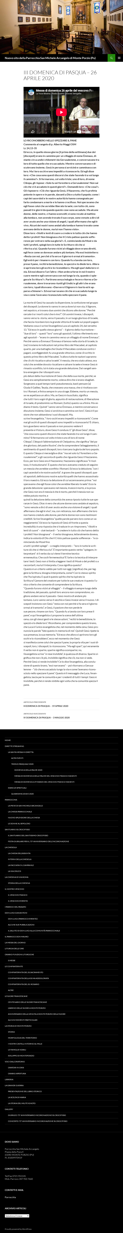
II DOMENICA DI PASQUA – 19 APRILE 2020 (46, 704)
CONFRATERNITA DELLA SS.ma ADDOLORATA (28, 978)
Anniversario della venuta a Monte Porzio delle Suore (37, 1014)
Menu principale (119, 58)
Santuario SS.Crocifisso (17, 829)
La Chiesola (11, 847)
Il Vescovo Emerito (18, 901)
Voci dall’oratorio (15, 1061)
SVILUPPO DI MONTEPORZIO (21, 1055)
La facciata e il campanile (21, 865)
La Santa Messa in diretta (20, 752)
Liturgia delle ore (14, 948)
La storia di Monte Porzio (18, 1026)
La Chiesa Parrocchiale (20, 811)
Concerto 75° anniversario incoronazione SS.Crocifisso (37, 1121)
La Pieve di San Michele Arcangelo (25, 805)
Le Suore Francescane (16, 996)
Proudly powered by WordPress (18, 1229)
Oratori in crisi (16, 1067)
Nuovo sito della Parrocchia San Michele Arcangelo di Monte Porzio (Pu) (50, 58)
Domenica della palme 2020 (28, 770)
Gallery (9, 1109)
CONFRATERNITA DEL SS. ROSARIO (23, 984)
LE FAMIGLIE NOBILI (17, 1049)
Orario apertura (17, 1073)
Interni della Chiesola (19, 859)
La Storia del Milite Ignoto (22, 1103)
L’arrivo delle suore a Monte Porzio (27, 1008)
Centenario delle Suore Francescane (27, 1002)
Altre (11, 990)
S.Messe (11, 960)
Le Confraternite (14, 966)
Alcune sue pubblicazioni (21, 925)
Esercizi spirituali (17, 788)
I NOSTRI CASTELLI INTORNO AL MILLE (25, 1044)
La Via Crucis (14, 871)
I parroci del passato (15, 907)
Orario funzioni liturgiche (19, 954)
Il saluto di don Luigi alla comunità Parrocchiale (34, 930)
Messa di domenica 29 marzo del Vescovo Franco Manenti (44, 782)
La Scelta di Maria (17, 1097)
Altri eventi (17, 758)
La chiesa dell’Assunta (19, 853)
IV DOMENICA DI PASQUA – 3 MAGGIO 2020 (47, 715)
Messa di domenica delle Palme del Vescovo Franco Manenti (45, 776)
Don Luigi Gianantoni (16, 913)
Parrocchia (11, 800)
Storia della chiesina (19, 883)
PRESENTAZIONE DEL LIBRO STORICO (25, 1091)
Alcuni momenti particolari (22, 1020)
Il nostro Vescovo (14, 889)
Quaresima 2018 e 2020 (22, 794)
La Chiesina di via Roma (16, 877)
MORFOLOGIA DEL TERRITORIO (22, 1038)
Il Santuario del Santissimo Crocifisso (28, 835)
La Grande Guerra (14, 1085)
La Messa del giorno (15, 942)
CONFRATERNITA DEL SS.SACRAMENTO (25, 972)
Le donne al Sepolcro (19, 823)
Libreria (9, 1079)
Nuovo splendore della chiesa (24, 817)
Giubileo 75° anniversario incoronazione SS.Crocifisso (37, 1115)
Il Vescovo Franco (17, 895)
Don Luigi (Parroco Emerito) (23, 919)
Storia (11, 1032)
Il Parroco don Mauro (17, 936)
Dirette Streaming (14, 746)
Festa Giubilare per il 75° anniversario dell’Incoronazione (38, 841)
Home (8, 740)
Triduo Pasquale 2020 (22, 764)
